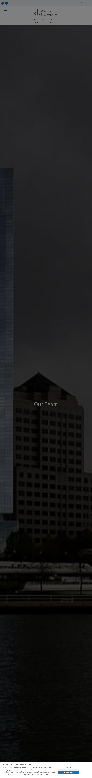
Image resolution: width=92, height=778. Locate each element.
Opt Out (68, 767)
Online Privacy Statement (46, 776)
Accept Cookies (68, 772)
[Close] (89, 770)
